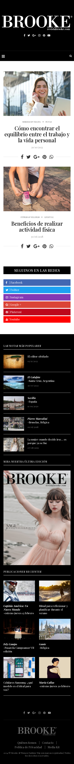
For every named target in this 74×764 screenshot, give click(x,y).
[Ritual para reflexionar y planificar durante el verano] (55, 591)
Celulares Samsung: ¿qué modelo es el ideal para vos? (18, 686)
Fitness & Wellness (30, 217)
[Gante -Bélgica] (55, 629)
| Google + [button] (14, 304)
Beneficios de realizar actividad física (37, 226)
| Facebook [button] (14, 282)
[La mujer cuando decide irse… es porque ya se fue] (13, 444)
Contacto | (49, 742)
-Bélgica (44, 645)
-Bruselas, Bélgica (38, 420)
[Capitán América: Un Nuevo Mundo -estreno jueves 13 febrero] (19, 591)
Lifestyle (49, 217)
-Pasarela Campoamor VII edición (18, 647)
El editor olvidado (38, 356)
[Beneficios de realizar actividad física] (37, 189)
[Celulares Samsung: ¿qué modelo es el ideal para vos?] (19, 667)
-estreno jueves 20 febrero (54, 684)
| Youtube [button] (14, 319)
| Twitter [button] (13, 290)
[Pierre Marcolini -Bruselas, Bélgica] (13, 424)
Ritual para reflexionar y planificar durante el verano (53, 609)
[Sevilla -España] (13, 403)
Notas (49, 122)
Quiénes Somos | (28, 742)
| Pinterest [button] (15, 312)
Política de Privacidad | (30, 747)
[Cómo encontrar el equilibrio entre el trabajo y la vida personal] (37, 93)
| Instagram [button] (15, 297)
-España (32, 399)
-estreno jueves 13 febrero (18, 609)
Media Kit (54, 747)
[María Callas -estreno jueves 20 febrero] (55, 667)
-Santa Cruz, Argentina (41, 379)
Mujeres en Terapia (32, 122)
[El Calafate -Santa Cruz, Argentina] (13, 382)
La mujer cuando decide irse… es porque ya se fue (47, 441)
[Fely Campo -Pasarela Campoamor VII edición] (19, 629)
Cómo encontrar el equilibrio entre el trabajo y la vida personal (37, 134)
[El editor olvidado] (13, 361)
